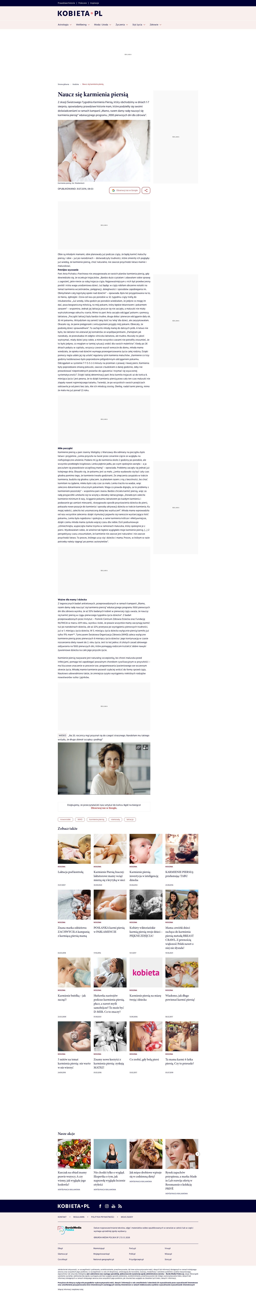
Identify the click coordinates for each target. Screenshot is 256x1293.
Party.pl (132, 1248)
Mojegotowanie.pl (101, 1253)
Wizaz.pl (168, 1253)
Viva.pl (168, 1248)
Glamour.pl (62, 1253)
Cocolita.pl (62, 1259)
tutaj (81, 1290)
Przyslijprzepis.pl (136, 1259)
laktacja (130, 819)
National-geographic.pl (103, 1259)
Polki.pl (132, 1253)
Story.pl (168, 1259)
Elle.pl (60, 1248)
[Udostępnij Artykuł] (146, 190)
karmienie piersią (96, 819)
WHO (80, 819)
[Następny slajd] (197, 1154)
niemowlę (115, 819)
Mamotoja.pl (98, 1248)
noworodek (65, 819)
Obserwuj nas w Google (127, 190)
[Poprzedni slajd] (58, 1154)
